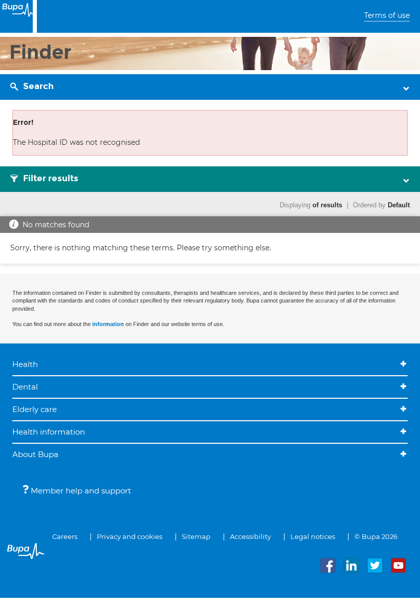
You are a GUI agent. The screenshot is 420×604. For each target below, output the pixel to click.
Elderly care (34, 409)
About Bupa (35, 454)
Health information (48, 432)
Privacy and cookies (129, 536)
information (108, 324)
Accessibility (250, 536)
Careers (64, 536)
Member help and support (80, 490)
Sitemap (196, 536)
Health (25, 364)
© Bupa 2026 (375, 536)
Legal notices (312, 536)
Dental (25, 387)
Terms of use (387, 15)
